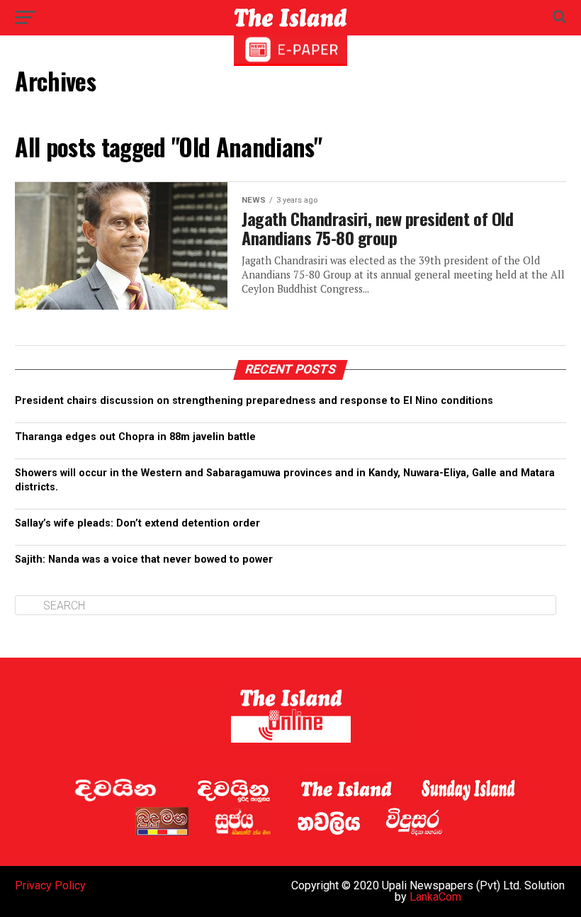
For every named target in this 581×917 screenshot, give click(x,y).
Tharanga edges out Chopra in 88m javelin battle (135, 437)
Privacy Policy (50, 885)
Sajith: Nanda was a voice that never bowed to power (144, 559)
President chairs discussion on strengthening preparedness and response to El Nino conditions (254, 401)
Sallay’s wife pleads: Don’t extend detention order (137, 523)
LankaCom (435, 897)
